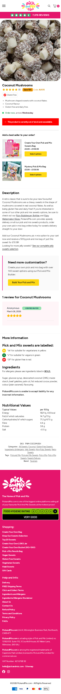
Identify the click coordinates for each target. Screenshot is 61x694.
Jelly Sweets (30, 449)
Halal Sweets (8, 566)
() (19, 90)
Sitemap (29, 666)
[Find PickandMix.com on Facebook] (3, 671)
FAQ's (5, 621)
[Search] (49, 6)
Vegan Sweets (9, 555)
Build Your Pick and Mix (23, 282)
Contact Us (7, 606)
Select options (35, 154)
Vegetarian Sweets (11, 563)
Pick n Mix (43, 455)
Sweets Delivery (34, 458)
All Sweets (23, 447)
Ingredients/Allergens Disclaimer (17, 598)
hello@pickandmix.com (13, 666)
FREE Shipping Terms (11, 586)
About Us (6, 602)
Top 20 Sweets (9, 539)
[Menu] (6, 6)
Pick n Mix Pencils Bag (12, 551)
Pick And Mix (23, 504)
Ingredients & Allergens (14, 449)
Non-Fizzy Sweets (43, 449)
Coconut (32, 447)
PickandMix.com (9, 630)
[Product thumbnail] (13, 149)
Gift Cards (7, 570)
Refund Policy (8, 609)
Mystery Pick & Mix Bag (35, 166)
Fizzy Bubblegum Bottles (28, 215)
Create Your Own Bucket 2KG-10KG (18, 547)
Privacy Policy (8, 617)
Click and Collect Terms (13, 590)
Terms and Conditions (12, 613)
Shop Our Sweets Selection (15, 536)
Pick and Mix (15, 455)
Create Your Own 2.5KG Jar (14, 543)
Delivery (6, 582)
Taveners (33, 461)
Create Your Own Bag (12, 532)
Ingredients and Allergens (13, 594)
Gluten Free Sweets (44, 447)
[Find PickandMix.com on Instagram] (8, 671)
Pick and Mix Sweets (29, 455)
